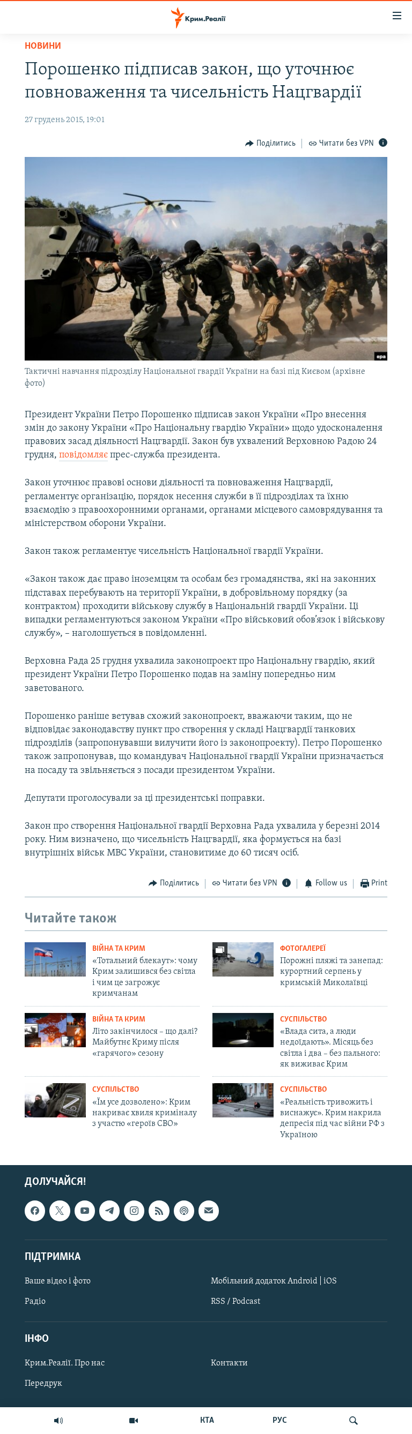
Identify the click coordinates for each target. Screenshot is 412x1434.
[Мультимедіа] (133, 1420)
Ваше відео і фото (58, 1281)
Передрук (43, 1384)
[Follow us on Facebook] (35, 1211)
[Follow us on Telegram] (109, 1211)
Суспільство (303, 1020)
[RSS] (159, 1211)
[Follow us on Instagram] (134, 1211)
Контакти (229, 1364)
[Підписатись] (208, 1211)
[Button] (270, 144)
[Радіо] (58, 1420)
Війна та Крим (118, 949)
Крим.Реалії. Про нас (65, 1364)
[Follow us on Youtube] (85, 1211)
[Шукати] (353, 1420)
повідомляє (83, 455)
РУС (280, 1420)
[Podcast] (184, 1211)
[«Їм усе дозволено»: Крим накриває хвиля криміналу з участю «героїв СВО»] (55, 1100)
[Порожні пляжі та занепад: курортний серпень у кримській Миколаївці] (243, 959)
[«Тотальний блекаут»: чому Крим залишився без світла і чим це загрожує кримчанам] (55, 959)
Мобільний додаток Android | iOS (274, 1281)
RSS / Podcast (235, 1301)
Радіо (35, 1301)
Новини (43, 46)
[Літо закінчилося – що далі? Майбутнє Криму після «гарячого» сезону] (55, 1030)
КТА (207, 1420)
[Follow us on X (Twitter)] (59, 1211)
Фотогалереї (303, 949)
